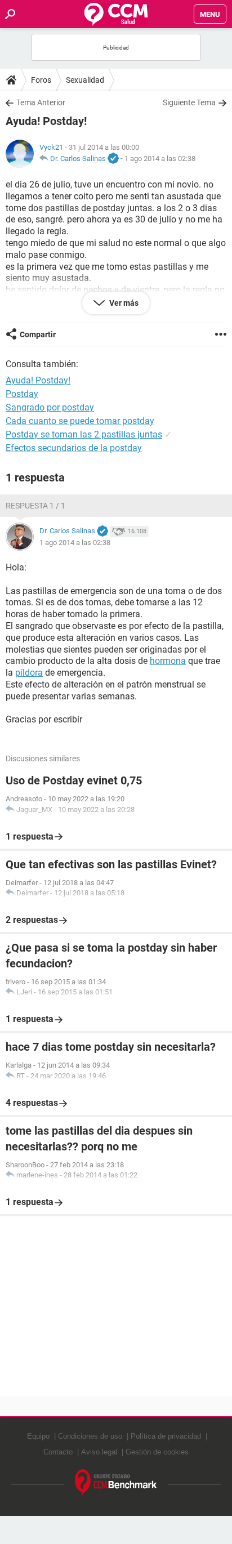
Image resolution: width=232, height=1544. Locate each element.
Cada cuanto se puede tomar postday (80, 421)
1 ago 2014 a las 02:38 (159, 158)
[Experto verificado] (113, 159)
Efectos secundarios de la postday (74, 448)
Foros (41, 79)
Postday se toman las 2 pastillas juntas (84, 434)
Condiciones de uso (90, 1436)
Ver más (123, 302)
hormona (168, 660)
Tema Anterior (40, 102)
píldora (29, 672)
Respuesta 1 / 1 (35, 505)
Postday (22, 394)
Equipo (38, 1436)
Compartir (38, 334)
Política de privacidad (166, 1436)
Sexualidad (85, 79)
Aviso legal (99, 1452)
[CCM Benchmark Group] (116, 1483)
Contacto (58, 1452)
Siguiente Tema (189, 102)
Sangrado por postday (50, 407)
